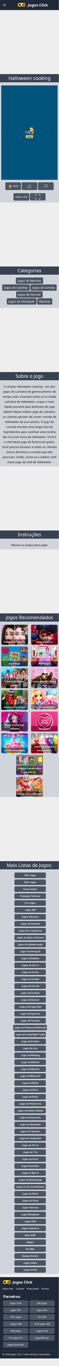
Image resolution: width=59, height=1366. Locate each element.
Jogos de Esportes (30, 1014)
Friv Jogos (30, 903)
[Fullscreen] (38, 196)
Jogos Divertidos (30, 1166)
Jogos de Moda (30, 1083)
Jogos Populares (30, 1228)
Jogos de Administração (30, 944)
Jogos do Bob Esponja (30, 1180)
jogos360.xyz (42, 1337)
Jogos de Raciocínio (30, 1117)
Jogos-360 (42, 1310)
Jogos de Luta (30, 1048)
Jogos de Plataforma (30, 1103)
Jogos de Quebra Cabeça (30, 1110)
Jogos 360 (30, 910)
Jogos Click (15, 1303)
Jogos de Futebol (30, 1041)
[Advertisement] (29, 41)
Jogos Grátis (30, 1270)
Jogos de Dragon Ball (30, 1007)
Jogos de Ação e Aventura (30, 937)
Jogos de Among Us (30, 951)
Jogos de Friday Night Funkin (30, 1034)
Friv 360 (42, 1317)
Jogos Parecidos (16, 1344)
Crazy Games (30, 889)
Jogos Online (30, 1263)
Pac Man (30, 1249)
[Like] (29, 186)
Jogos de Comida (43, 287)
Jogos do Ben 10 (30, 1173)
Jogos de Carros (30, 965)
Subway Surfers (30, 1256)
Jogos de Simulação (22, 301)
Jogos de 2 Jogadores (30, 930)
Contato (20, 1288)
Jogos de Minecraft (30, 1076)
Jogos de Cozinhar (16, 287)
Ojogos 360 (16, 1323)
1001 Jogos (30, 875)
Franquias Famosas (30, 896)
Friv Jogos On (16, 1337)
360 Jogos (42, 1303)
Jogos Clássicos (30, 917)
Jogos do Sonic (30, 1200)
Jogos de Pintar (30, 1097)
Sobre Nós (8, 1288)
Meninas (44, 301)
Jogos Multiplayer (30, 1214)
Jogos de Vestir (30, 1159)
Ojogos (30, 1242)
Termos (45, 1288)
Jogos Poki (30, 1221)
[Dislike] (46, 186)
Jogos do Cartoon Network (30, 1187)
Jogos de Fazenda (30, 1020)
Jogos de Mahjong (30, 1055)
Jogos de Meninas (29, 281)
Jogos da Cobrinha (30, 924)
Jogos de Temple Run (30, 1138)
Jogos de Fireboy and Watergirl (30, 1027)
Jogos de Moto (30, 1090)
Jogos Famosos (30, 1207)
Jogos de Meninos (30, 1069)
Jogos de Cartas (30, 972)
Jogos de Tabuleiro (30, 1131)
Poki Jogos (16, 1330)
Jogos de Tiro (30, 1152)
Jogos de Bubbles (30, 958)
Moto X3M (30, 1235)
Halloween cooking (29, 78)
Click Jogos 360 (42, 1323)
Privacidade (33, 1288)
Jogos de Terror (30, 1145)
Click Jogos (30, 882)
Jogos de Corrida (30, 986)
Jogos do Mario (30, 1193)
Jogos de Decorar (29, 294)
